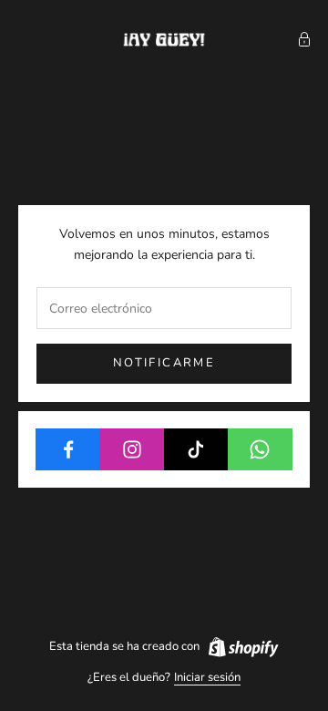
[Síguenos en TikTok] (196, 449)
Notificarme (164, 363)
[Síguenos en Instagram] (131, 449)
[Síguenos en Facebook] (67, 449)
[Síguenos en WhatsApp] (260, 449)
